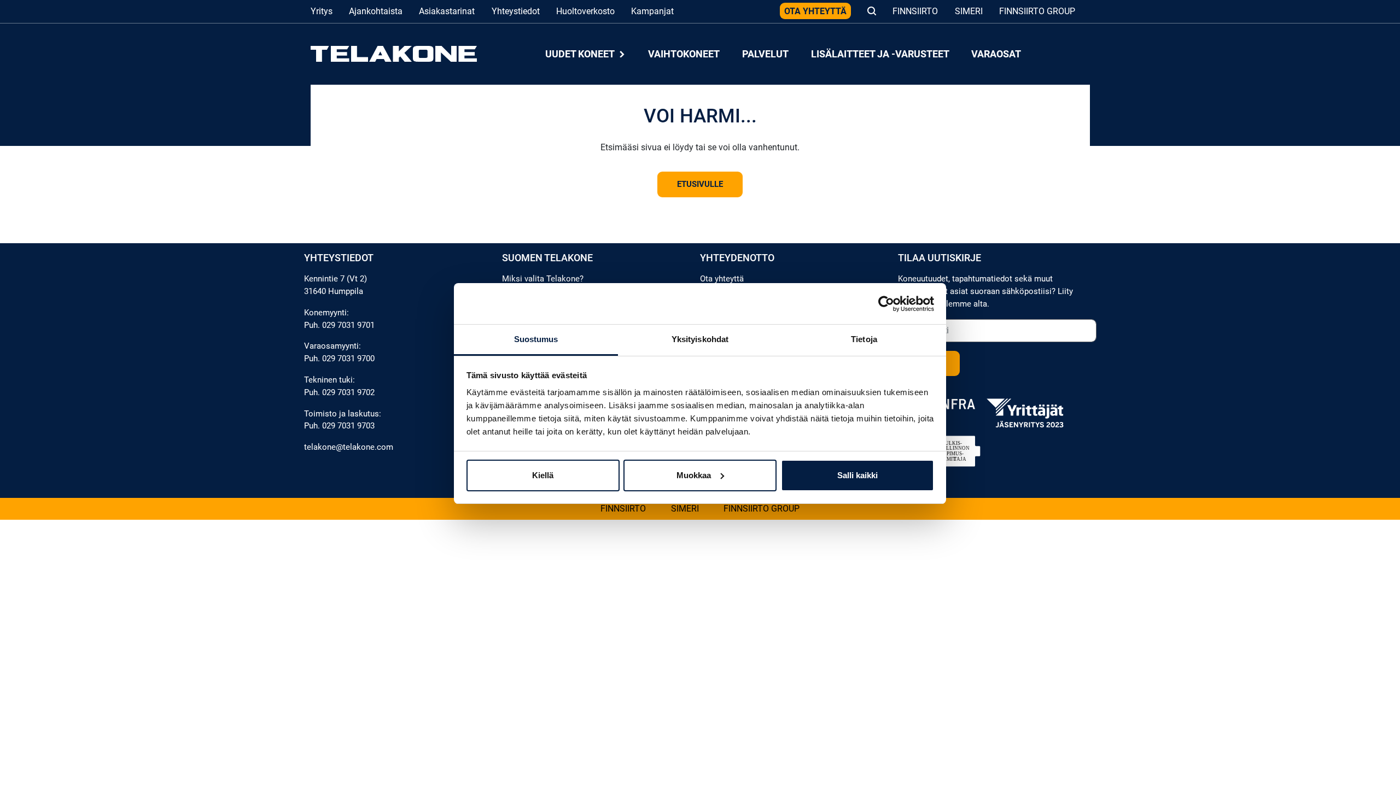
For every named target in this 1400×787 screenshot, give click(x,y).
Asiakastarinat (447, 11)
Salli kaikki (857, 475)
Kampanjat (652, 11)
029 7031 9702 (348, 392)
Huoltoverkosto (585, 11)
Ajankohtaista (375, 11)
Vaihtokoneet (684, 54)
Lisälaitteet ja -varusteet (880, 54)
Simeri (969, 11)
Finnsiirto (915, 11)
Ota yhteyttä (815, 11)
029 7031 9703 (348, 426)
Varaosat (996, 54)
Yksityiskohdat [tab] (700, 339)
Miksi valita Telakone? (543, 279)
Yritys (321, 11)
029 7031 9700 (348, 358)
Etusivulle (700, 184)
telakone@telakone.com (348, 447)
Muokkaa (693, 475)
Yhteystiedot (516, 11)
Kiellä (542, 475)
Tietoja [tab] (864, 339)
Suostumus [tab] (536, 339)
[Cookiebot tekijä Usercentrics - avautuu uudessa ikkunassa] (886, 304)
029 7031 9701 (348, 325)
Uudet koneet (580, 54)
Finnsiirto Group (1037, 11)
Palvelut (765, 54)
